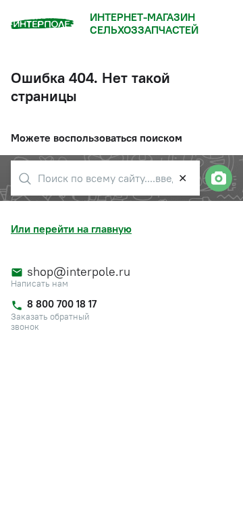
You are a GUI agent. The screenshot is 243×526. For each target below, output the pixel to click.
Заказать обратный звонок (50, 322)
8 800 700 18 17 (62, 303)
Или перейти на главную (71, 228)
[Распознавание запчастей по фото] (218, 178)
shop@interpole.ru (73, 271)
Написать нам (39, 284)
